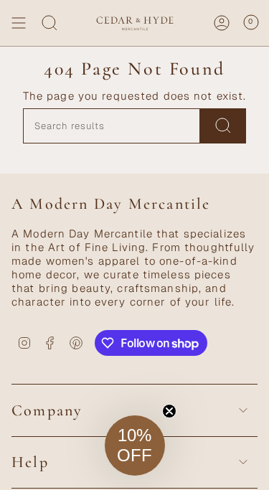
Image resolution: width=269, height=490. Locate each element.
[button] (135, 445)
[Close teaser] (169, 411)
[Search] (49, 22)
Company (46, 410)
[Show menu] (18, 22)
